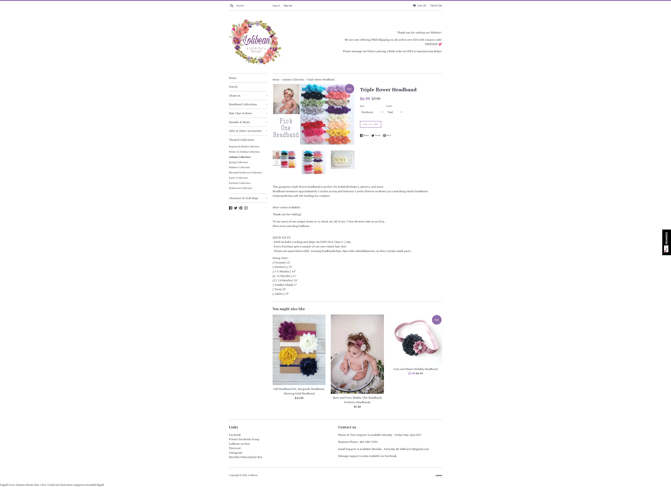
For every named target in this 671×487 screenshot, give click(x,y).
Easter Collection (238, 177)
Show (666, 242)
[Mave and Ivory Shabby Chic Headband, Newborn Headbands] (357, 354)
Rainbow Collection (239, 167)
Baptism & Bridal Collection (244, 146)
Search (233, 87)
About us (248, 95)
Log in (276, 5)
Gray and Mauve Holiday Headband (416, 369)
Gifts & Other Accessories (248, 131)
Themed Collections (248, 140)
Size (362, 106)
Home (232, 78)
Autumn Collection (240, 157)
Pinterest (235, 448)
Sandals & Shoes (248, 122)
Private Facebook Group (244, 439)
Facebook (235, 435)
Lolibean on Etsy (239, 444)
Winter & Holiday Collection (244, 151)
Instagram (235, 453)
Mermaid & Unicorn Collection (245, 172)
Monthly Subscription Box (245, 457)
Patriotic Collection (239, 183)
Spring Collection (238, 162)
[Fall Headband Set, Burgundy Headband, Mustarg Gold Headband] (299, 349)
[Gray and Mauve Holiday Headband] (415, 339)
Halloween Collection (240, 188)
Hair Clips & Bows (248, 113)
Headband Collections (248, 104)
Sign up (288, 5)
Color (389, 106)
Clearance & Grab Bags (248, 198)
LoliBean (252, 475)
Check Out (436, 5)
